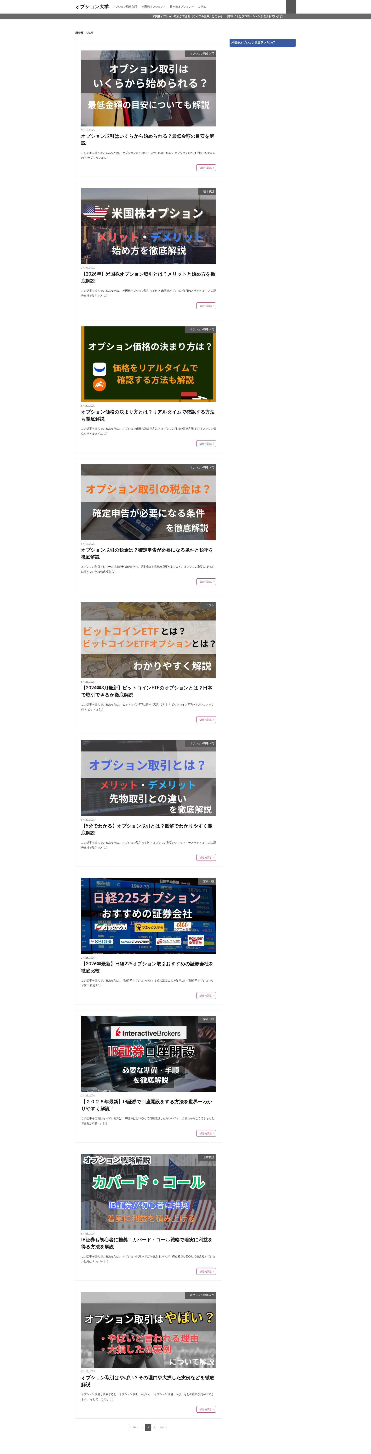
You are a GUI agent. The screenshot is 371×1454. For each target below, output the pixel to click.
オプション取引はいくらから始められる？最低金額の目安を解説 (147, 140)
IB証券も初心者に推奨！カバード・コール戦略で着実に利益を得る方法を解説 (147, 1243)
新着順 (79, 33)
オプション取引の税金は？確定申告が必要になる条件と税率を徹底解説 (147, 553)
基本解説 (208, 191)
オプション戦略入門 (125, 6)
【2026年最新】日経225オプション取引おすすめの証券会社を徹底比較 (147, 967)
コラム (202, 6)
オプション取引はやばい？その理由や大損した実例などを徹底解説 (147, 1381)
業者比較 (208, 881)
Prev (135, 1427)
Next (162, 1427)
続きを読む (206, 167)
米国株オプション (152, 6)
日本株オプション (180, 6)
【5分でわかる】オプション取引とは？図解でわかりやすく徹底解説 (147, 829)
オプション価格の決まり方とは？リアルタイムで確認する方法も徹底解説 (148, 415)
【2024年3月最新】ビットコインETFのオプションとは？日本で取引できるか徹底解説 (146, 691)
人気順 (89, 33)
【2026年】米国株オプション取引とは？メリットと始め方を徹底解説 (148, 277)
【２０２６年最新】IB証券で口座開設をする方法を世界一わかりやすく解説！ (146, 1105)
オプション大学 (92, 6)
